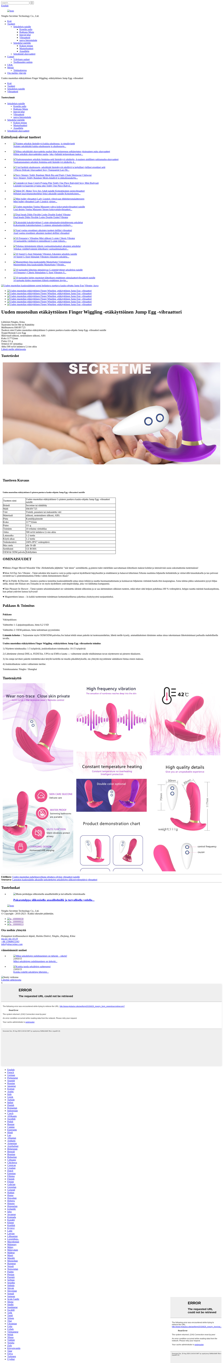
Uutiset (10, 56)
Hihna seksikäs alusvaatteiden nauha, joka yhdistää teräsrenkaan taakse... (48, 154)
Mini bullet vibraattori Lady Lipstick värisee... (35, 201)
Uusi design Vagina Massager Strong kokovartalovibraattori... (42, 209)
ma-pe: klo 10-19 (9, 938)
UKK (10, 65)
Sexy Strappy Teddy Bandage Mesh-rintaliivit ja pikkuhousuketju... (45, 178)
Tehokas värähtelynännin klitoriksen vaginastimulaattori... (40, 249)
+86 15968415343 (10, 941)
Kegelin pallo (25, 29)
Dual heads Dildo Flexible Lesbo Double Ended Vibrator (40, 217)
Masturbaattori (26, 48)
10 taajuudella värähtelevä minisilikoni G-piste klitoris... (40, 241)
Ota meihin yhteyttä (16, 73)
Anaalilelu (24, 51)
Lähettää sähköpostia (11, 980)
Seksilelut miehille (22, 43)
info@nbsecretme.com (12, 944)
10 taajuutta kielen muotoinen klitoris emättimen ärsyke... (40, 280)
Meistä (10, 67)
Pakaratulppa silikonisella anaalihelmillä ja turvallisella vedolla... (54, 900)
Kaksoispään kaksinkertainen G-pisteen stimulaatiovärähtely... (43, 225)
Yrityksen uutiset (21, 59)
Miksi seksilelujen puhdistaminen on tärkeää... (35, 961)
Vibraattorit (24, 37)
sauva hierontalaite (28, 40)
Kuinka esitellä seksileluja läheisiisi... (31, 972)
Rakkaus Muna (26, 32)
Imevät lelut (25, 35)
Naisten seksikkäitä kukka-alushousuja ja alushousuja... (39, 146)
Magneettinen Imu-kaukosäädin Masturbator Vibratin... (39, 264)
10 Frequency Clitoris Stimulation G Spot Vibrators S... (39, 272)
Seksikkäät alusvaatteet (24, 54)
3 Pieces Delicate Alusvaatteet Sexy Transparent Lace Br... (41, 170)
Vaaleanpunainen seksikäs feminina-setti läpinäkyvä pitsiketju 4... (44, 162)
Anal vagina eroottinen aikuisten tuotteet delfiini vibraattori (41, 233)
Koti (9, 21)
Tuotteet (11, 24)
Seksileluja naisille (22, 26)
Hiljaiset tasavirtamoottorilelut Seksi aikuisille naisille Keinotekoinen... (47, 193)
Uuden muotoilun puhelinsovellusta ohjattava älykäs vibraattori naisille (46, 877)
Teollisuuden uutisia (22, 62)
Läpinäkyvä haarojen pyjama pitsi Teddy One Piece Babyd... (42, 185)
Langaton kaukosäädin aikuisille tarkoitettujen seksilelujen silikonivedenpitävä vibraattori (54, 879)
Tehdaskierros (20, 70)
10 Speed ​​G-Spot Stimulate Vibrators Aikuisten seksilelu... (41, 256)
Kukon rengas (26, 45)
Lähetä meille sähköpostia (13, 349)
